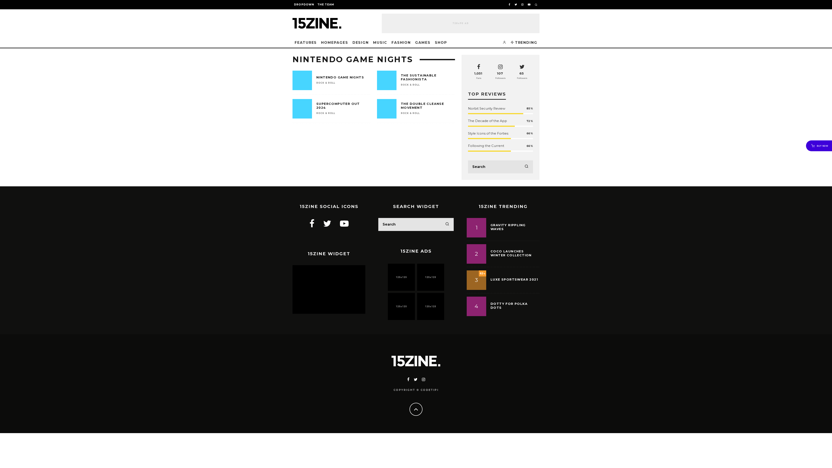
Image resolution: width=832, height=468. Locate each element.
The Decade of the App (487, 121)
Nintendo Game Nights (340, 77)
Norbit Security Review (486, 108)
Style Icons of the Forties (488, 133)
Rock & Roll (325, 82)
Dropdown (304, 4)
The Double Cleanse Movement (422, 106)
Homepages (334, 43)
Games (423, 43)
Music (380, 43)
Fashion (401, 43)
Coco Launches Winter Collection (511, 253)
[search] (526, 166)
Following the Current (486, 146)
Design (361, 43)
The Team (325, 4)
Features (306, 43)
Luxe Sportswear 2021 (514, 279)
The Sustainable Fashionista (418, 77)
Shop (441, 43)
